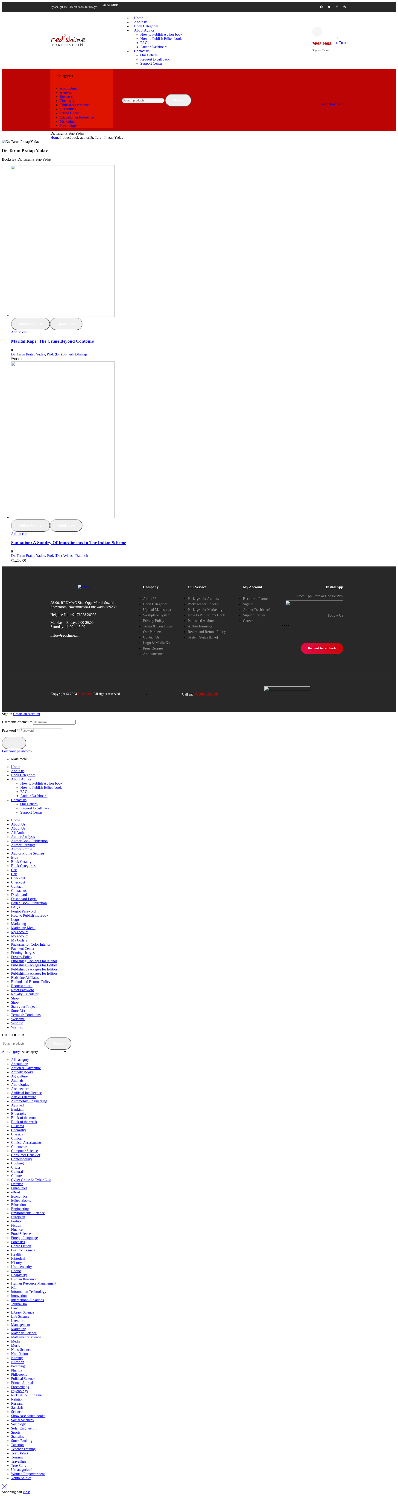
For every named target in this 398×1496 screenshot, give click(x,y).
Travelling (18, 1461)
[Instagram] (337, 7)
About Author (21, 779)
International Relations (27, 1300)
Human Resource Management (33, 1283)
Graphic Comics (23, 1250)
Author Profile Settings (27, 853)
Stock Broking (21, 1441)
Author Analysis (23, 837)
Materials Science (24, 1333)
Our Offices (29, 804)
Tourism (17, 1457)
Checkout (18, 878)
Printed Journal (22, 1383)
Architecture (20, 1089)
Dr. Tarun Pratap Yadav (28, 354)
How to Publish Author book (41, 783)
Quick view (66, 324)
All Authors (19, 833)
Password (10, 730)
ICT (14, 1287)
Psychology (19, 1391)
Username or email (17, 722)
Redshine (85, 694)
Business (17, 1126)
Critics (15, 1167)
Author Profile (21, 849)
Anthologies (20, 1084)
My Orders (19, 940)
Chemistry (18, 1130)
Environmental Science (28, 1213)
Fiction (16, 1225)
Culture (16, 1176)
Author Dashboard (33, 796)
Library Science (22, 1312)
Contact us (18, 800)
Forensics (18, 1242)
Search (178, 100)
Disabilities (19, 1188)
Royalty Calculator (24, 994)
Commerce (19, 1147)
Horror (16, 1271)
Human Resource (23, 1279)
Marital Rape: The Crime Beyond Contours (52, 341)
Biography (18, 1113)
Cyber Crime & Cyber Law (31, 1180)
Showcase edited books (28, 1416)
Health (16, 1254)
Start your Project (23, 1006)
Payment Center (22, 948)
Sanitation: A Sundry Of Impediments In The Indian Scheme (68, 542)
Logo (15, 919)
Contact (16, 886)
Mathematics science (26, 1337)
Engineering (20, 1209)
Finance (17, 1229)
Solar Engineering (24, 1428)
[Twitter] (329, 7)
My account (19, 932)
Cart (14, 870)
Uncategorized (21, 1470)
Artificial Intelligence (26, 1093)
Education (18, 1205)
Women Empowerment (28, 1474)
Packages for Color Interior (30, 944)
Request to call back (35, 808)
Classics (17, 1134)
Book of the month (24, 1118)
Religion (17, 1399)
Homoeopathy (21, 1267)
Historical (18, 1258)
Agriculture (19, 1076)
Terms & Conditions (26, 1015)
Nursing (17, 1358)
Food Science (21, 1234)
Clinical (16, 1138)
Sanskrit (17, 1407)
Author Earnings (23, 845)
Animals (17, 1080)
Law (14, 1308)
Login (14, 743)
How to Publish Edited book (41, 787)
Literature (18, 1321)
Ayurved (17, 1105)
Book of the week (24, 1122)
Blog (14, 857)
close (26, 1492)
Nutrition (17, 1362)
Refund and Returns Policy (30, 982)
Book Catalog (21, 862)
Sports (15, 1432)
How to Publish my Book (29, 915)
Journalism (19, 1304)
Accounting (19, 1064)
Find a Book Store (331, 104)
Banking (17, 1109)
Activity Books (22, 1072)
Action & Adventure (26, 1068)
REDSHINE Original (27, 1395)
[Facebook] (321, 7)
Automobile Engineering (29, 1101)
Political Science (23, 1378)
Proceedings (20, 1387)
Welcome (18, 1019)
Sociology (18, 1424)
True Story (18, 1465)
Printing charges (23, 953)
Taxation (17, 1445)
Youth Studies (21, 1478)
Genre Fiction (21, 1246)
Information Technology (28, 1292)
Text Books (19, 1453)
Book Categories (23, 775)
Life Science (20, 1316)
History (16, 1263)
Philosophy (19, 1374)
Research (17, 1403)
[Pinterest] (345, 7)
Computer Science (24, 1151)
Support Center (31, 812)
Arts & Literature (23, 1097)
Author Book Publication (29, 841)
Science (16, 1412)
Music (15, 1345)
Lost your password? (17, 751)
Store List (18, 1011)
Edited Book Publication (29, 903)
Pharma (16, 1370)
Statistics (17, 1436)
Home (54, 137)
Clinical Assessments (26, 1142)
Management (20, 1325)
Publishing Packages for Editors (34, 965)
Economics (19, 1196)
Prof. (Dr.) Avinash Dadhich (67, 555)
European (18, 1217)
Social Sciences (22, 1420)
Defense (17, 1184)
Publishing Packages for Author (34, 961)
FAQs (24, 792)
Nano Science (21, 1350)
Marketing (18, 924)
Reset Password (22, 990)
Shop (15, 998)
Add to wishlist (30, 324)
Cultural (17, 1171)
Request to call (21, 986)
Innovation (19, 1296)
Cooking (17, 1163)
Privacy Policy (21, 957)
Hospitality (19, 1275)
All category (20, 1060)
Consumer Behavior (25, 1155)
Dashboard (19, 895)
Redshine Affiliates (25, 977)
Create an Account (26, 714)
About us (17, 771)
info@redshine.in (64, 635)
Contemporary (21, 1159)
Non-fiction (19, 1354)
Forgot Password (23, 911)
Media (15, 1341)
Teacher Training (23, 1449)
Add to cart (19, 332)
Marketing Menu (23, 928)
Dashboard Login (24, 899)
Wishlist (17, 1023)
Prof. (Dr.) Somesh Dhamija (67, 354)
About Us (18, 824)
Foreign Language (24, 1238)
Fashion (17, 1221)
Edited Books (21, 1200)
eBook (16, 1192)
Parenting (18, 1366)
